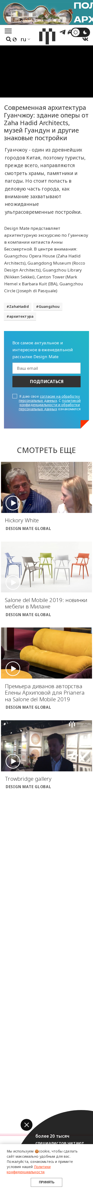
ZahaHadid (19, 306)
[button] (26, 1125)
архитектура (21, 316)
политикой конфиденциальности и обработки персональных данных (50, 404)
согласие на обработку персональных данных (49, 398)
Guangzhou (49, 306)
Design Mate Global (28, 528)
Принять (46, 1182)
